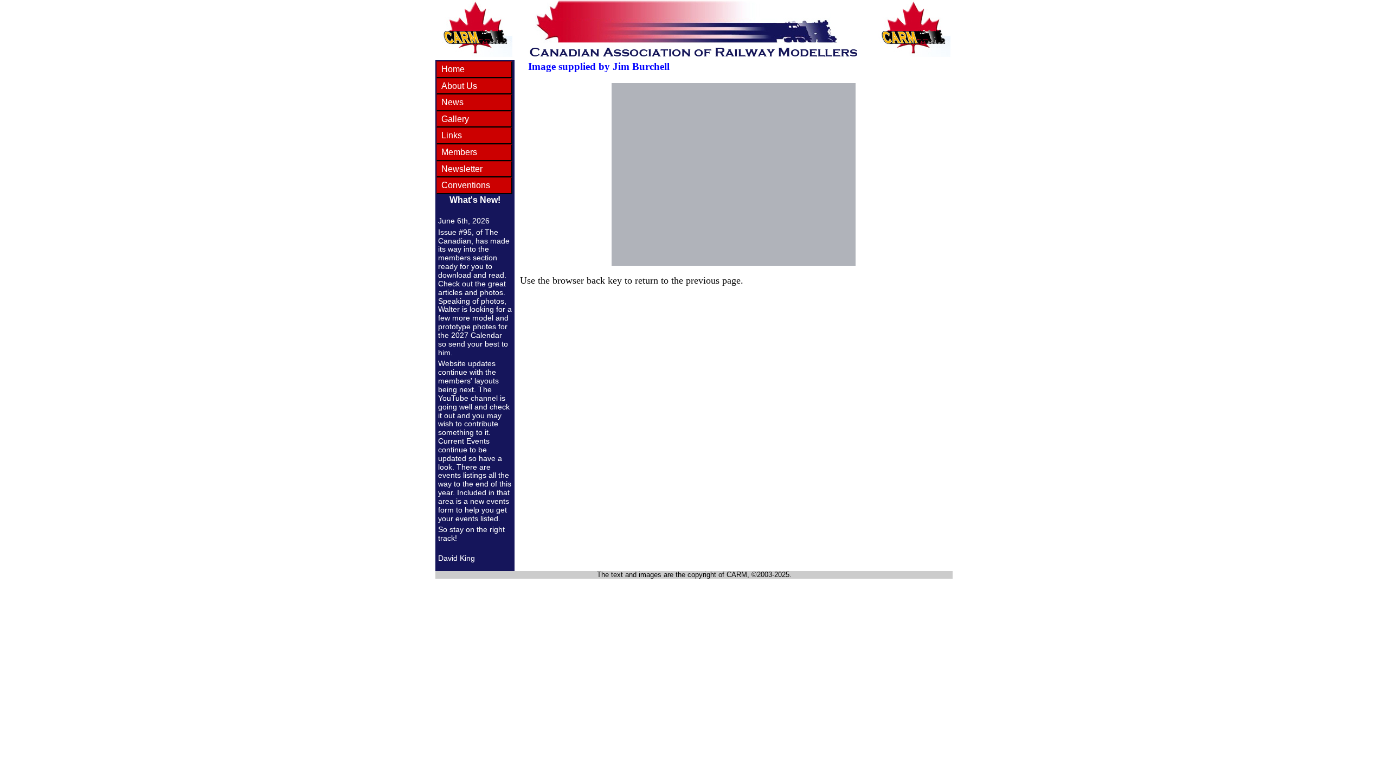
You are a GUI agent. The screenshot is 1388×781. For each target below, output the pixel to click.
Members (459, 152)
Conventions (465, 185)
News (452, 102)
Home (453, 69)
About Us (459, 86)
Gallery (455, 119)
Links (451, 135)
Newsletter (462, 169)
